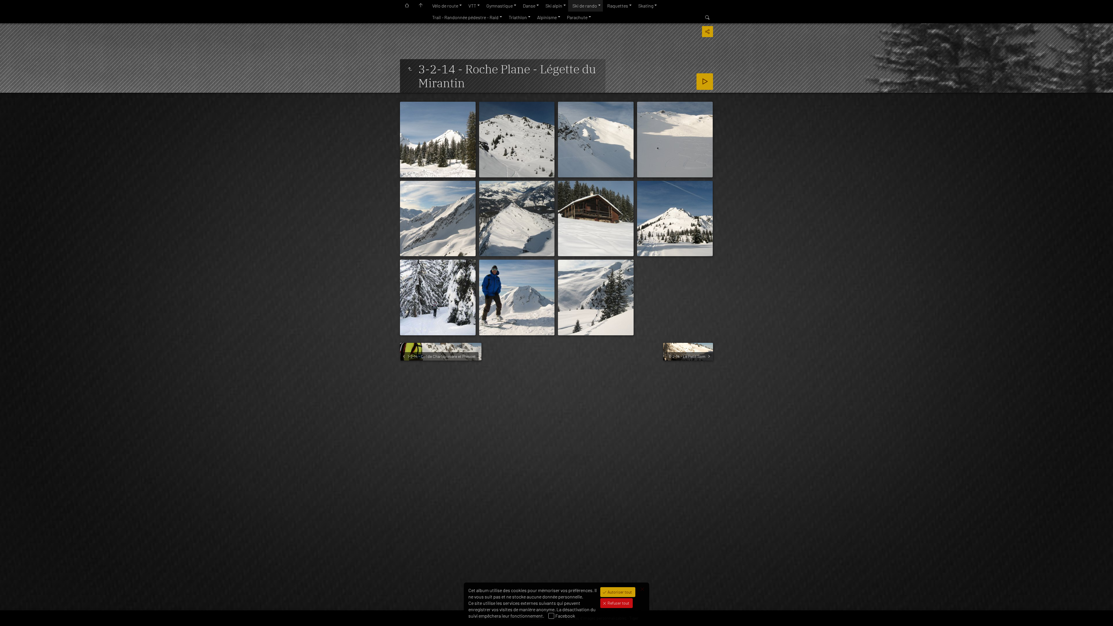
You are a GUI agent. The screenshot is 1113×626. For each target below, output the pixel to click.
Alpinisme (547, 17)
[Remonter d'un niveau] (409, 68)
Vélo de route (445, 5)
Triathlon (518, 17)
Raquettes (617, 5)
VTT (472, 5)
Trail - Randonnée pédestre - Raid (465, 17)
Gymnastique (499, 5)
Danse (529, 5)
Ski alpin (553, 5)
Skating (645, 5)
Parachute (577, 17)
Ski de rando (584, 5)
